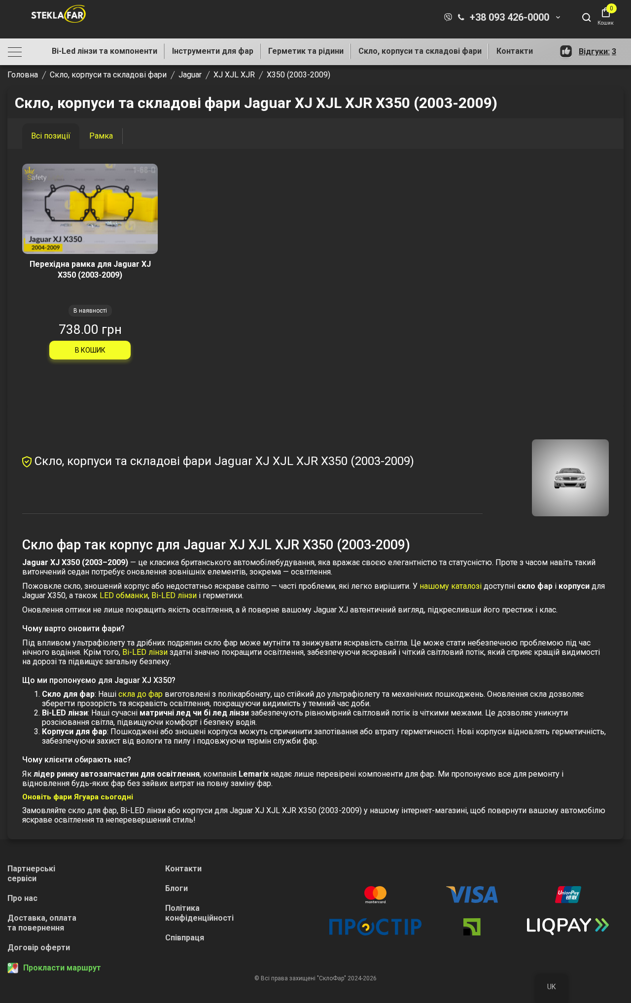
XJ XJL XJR (234, 74)
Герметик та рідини (306, 51)
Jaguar (190, 74)
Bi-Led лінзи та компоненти (104, 51)
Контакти (514, 51)
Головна (22, 74)
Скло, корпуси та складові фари (420, 51)
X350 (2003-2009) (298, 74)
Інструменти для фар (212, 51)
